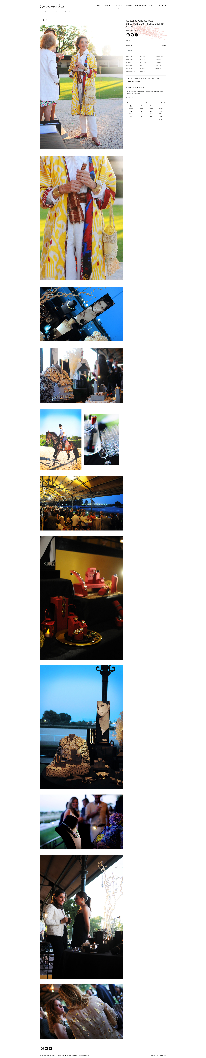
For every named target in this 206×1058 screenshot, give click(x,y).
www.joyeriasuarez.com (47, 20)
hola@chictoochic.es (134, 81)
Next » (164, 45)
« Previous (129, 45)
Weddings (129, 5)
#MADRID (158, 62)
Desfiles (52, 12)
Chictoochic (118, 5)
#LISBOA (143, 62)
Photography (108, 5)
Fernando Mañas (140, 5)
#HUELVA (158, 59)
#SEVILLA (158, 68)
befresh (163, 1055)
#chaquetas (159, 56)
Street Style (68, 12)
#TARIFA (142, 71)
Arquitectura (44, 12)
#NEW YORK (158, 65)
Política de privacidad (71, 1055)
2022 (145, 102)
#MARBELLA (144, 65)
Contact (151, 5)
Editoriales (59, 12)
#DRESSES (129, 59)
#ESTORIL (143, 59)
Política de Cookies (84, 1055)
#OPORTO (129, 68)
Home (98, 5)
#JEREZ (128, 62)
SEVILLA (129, 40)
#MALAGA (129, 65)
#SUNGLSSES (130, 71)
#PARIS (142, 68)
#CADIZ (142, 56)
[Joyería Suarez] (40, 1044)
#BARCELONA (130, 56)
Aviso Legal (61, 1055)
